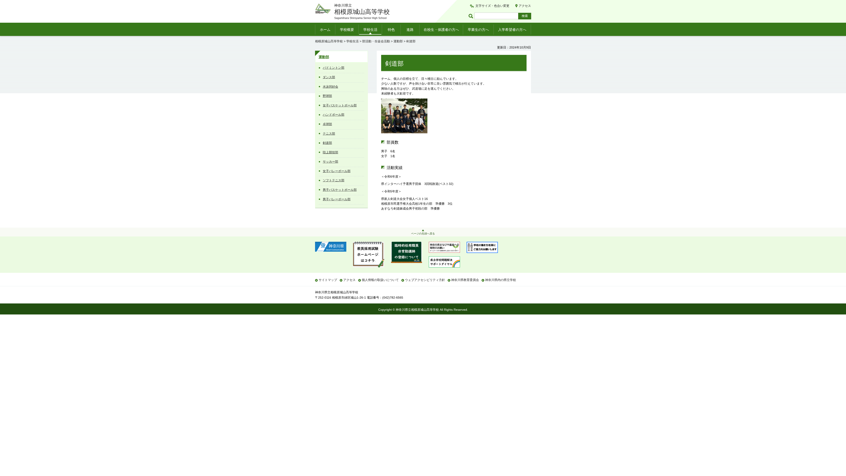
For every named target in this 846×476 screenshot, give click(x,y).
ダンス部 (329, 77)
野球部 (327, 96)
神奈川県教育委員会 (465, 280)
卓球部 (327, 124)
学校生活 (370, 30)
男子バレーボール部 (337, 199)
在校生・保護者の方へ (441, 30)
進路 (410, 30)
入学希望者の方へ (512, 30)
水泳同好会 (330, 86)
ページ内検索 (471, 16)
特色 (391, 30)
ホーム (325, 30)
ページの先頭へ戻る (423, 233)
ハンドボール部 (333, 114)
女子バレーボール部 (337, 171)
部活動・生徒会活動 (376, 41)
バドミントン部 (333, 67)
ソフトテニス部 (333, 180)
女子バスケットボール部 (340, 105)
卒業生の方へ (478, 30)
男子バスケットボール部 (340, 190)
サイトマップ (328, 280)
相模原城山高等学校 (329, 41)
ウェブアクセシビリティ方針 (425, 280)
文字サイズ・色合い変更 (492, 5)
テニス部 (329, 133)
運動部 (398, 41)
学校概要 (347, 30)
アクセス (525, 5)
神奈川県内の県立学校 (500, 280)
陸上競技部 (330, 152)
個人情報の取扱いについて (380, 280)
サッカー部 (330, 161)
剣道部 (327, 143)
